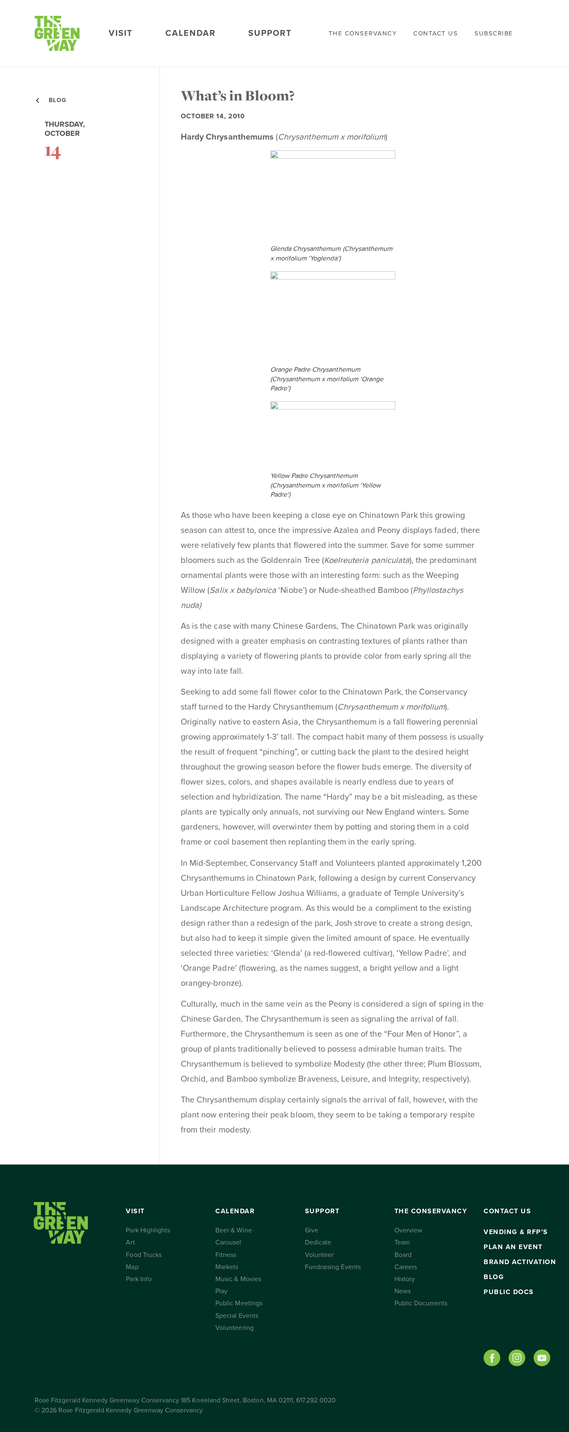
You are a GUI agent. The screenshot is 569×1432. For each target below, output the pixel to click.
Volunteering (234, 1328)
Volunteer (319, 1255)
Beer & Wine (233, 1230)
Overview (408, 1230)
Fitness (225, 1255)
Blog (494, 1277)
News (402, 1291)
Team (402, 1242)
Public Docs (509, 1292)
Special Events (236, 1316)
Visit (121, 33)
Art (130, 1242)
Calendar (190, 33)
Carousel (228, 1242)
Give (311, 1230)
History (404, 1279)
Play (221, 1291)
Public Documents (421, 1303)
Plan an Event (513, 1247)
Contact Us (435, 33)
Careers (405, 1267)
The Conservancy (363, 33)
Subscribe (493, 33)
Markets (226, 1267)
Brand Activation (520, 1262)
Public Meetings (238, 1303)
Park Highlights (148, 1230)
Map (132, 1267)
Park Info (138, 1279)
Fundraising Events (333, 1267)
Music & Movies (238, 1279)
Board (403, 1255)
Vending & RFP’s (516, 1232)
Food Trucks (144, 1255)
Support (270, 33)
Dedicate (318, 1242)
